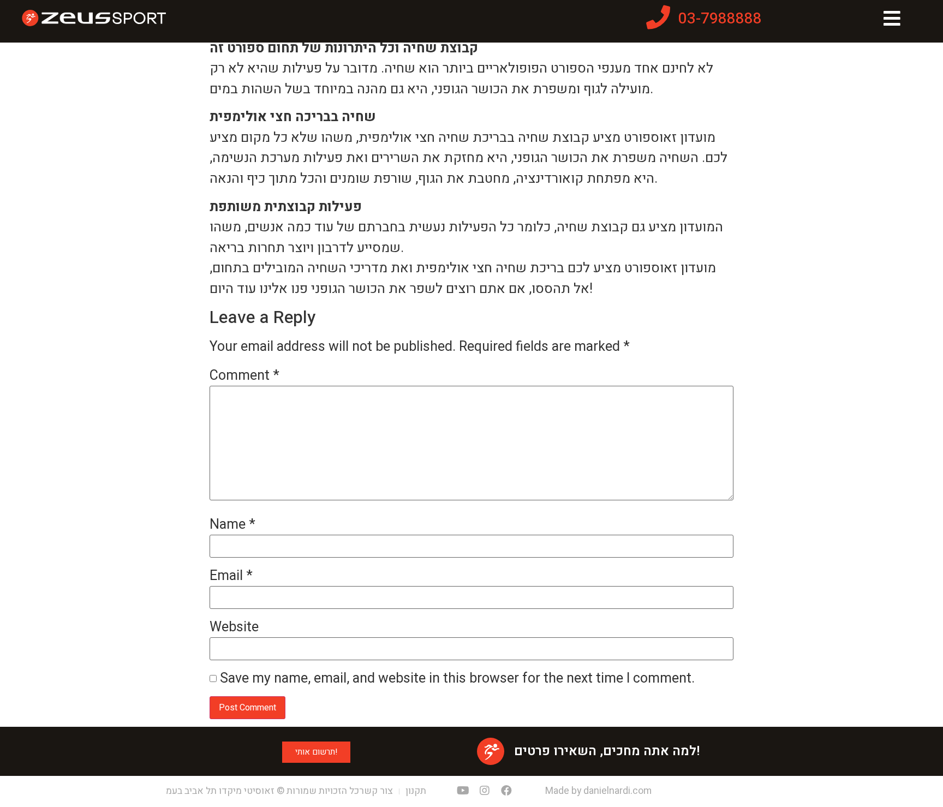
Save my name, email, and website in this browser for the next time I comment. (457, 678)
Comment (244, 375)
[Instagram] (485, 791)
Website (234, 627)
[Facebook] (506, 791)
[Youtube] (463, 791)
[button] (316, 752)
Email (231, 576)
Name (232, 524)
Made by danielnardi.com (598, 791)
